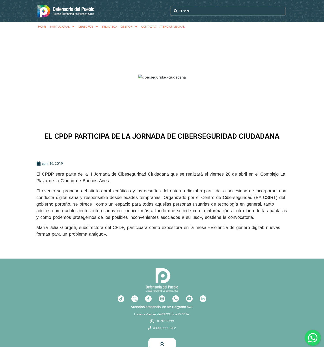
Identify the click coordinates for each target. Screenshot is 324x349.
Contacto (148, 26)
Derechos (85, 26)
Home (42, 26)
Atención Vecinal (172, 26)
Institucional (59, 26)
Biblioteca (109, 26)
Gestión (126, 26)
